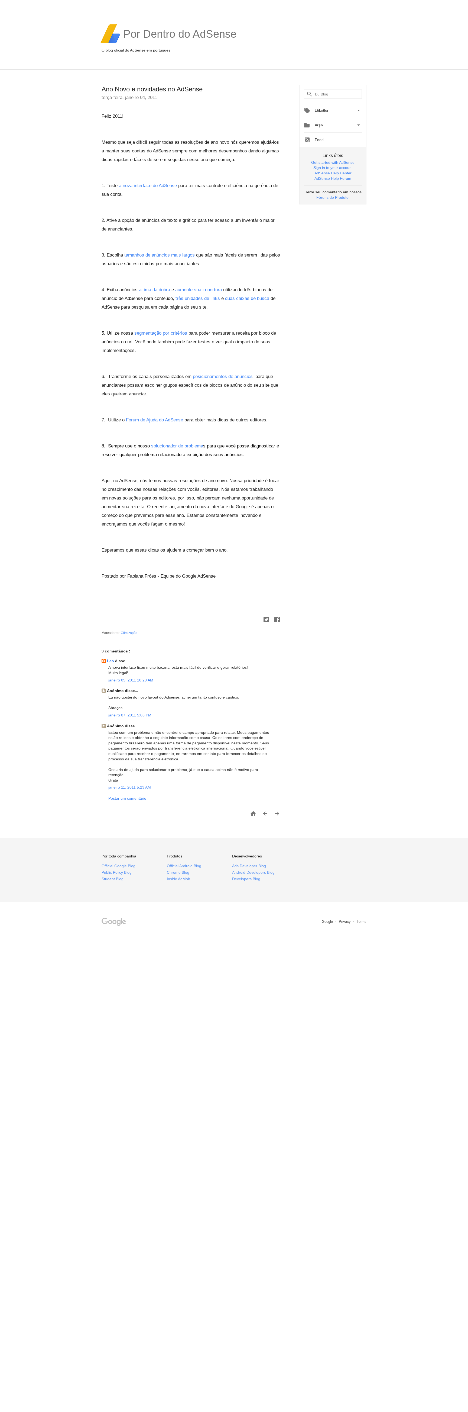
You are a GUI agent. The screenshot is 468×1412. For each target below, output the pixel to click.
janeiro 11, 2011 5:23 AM (129, 787)
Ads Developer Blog (249, 866)
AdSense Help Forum (332, 178)
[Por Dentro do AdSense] (179, 42)
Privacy (345, 922)
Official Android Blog (184, 866)
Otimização (129, 633)
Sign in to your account (333, 167)
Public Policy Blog (117, 872)
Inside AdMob (178, 879)
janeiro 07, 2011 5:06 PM (129, 715)
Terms (361, 922)
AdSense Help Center (333, 173)
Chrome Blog (178, 872)
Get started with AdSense (333, 162)
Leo (111, 661)
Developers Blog (246, 879)
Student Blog (112, 879)
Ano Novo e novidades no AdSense (152, 89)
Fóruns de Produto (332, 197)
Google (328, 922)
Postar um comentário (127, 798)
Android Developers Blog (253, 872)
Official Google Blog (118, 866)
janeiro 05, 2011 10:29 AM (130, 680)
